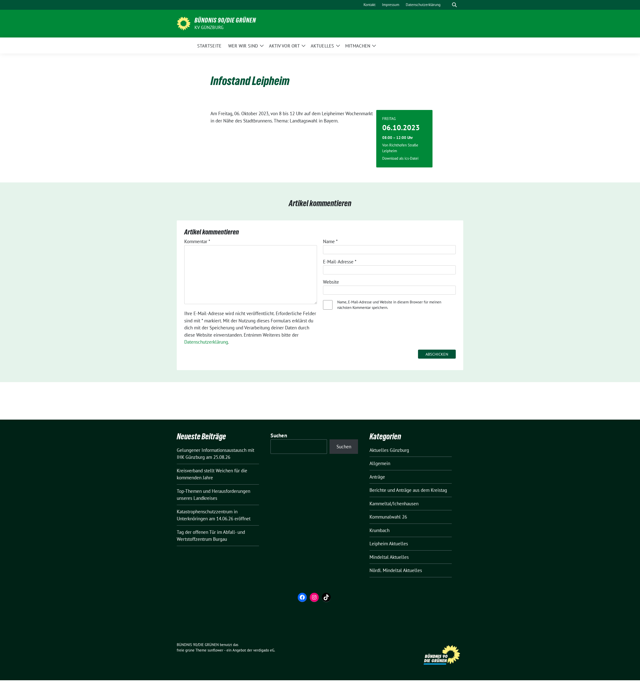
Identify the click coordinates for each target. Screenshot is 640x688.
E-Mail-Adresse (339, 262)
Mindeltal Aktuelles (389, 557)
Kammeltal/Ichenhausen (394, 504)
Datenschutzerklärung (206, 342)
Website (331, 282)
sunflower (215, 650)
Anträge (377, 477)
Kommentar (197, 241)
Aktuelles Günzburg (389, 450)
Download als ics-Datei (400, 158)
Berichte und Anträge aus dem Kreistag (408, 490)
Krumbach (380, 530)
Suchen (278, 435)
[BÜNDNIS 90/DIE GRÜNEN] (183, 23)
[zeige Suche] (454, 5)
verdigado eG (263, 650)
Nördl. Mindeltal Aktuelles (396, 570)
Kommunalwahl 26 (388, 517)
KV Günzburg (209, 27)
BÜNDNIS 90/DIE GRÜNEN (225, 20)
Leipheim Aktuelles (389, 544)
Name (330, 241)
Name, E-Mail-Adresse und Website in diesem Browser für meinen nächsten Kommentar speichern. (389, 305)
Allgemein (380, 463)
